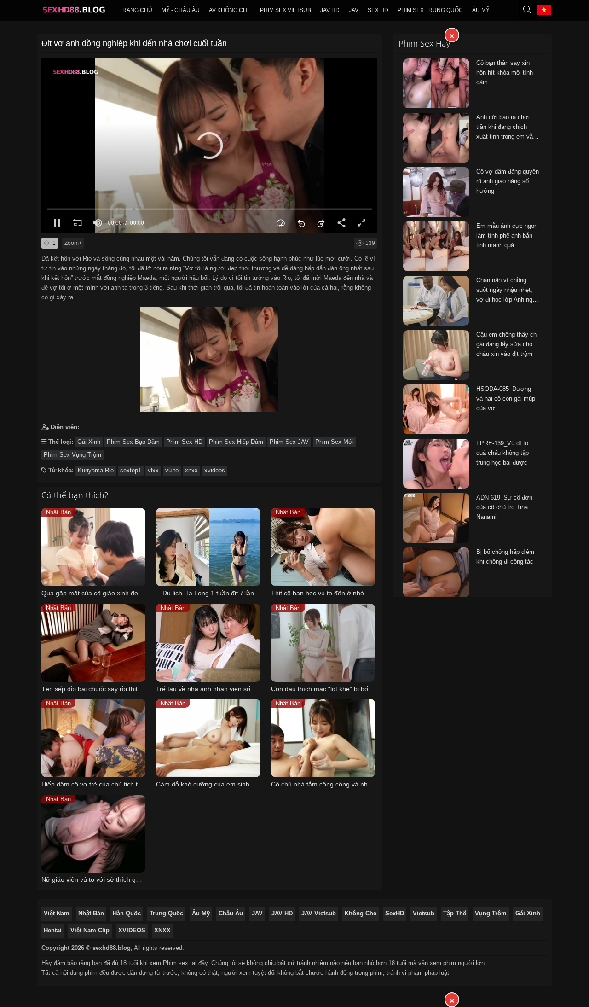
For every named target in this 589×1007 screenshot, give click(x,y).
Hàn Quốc (127, 913)
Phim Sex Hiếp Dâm (236, 441)
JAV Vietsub (318, 913)
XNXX (162, 930)
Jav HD (330, 10)
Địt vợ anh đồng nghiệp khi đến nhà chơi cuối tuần (134, 43)
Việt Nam (56, 913)
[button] (209, 145)
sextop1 (130, 470)
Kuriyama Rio (96, 470)
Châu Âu (231, 913)
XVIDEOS (131, 930)
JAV (353, 10)
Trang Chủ (135, 10)
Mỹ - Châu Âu (181, 10)
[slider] (209, 209)
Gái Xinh (88, 441)
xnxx (191, 470)
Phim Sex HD (184, 441)
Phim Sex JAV (289, 441)
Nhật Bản (91, 913)
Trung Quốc (166, 913)
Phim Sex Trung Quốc (430, 10)
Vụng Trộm (491, 913)
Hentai (53, 930)
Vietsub (423, 913)
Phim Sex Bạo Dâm (133, 441)
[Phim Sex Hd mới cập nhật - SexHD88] (73, 12)
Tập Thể (454, 913)
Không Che (360, 913)
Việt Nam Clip (90, 930)
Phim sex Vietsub (285, 10)
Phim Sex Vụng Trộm (72, 454)
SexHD (394, 913)
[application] (209, 145)
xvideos (214, 470)
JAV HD (282, 913)
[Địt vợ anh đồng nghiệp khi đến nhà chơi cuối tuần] (209, 358)
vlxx (153, 470)
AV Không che (230, 10)
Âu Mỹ (481, 10)
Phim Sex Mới (334, 441)
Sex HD (378, 10)
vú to (172, 470)
